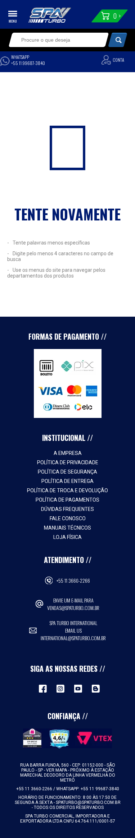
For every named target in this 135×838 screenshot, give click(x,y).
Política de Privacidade (67, 462)
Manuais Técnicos (67, 528)
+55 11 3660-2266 (73, 580)
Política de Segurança (67, 472)
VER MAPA (57, 770)
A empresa (68, 453)
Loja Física (67, 537)
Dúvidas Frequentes (67, 509)
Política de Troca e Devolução (67, 490)
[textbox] (54, 40)
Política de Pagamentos (67, 500)
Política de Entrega (67, 481)
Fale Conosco (68, 518)
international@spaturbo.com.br (73, 638)
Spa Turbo (49, 15)
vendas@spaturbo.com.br (73, 607)
